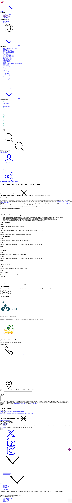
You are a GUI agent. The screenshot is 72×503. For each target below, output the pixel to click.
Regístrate (7, 162)
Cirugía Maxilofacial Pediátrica (8, 52)
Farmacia (4, 62)
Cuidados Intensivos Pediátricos (8, 55)
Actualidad (5, 485)
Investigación (5, 68)
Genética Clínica (6, 64)
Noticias (4, 22)
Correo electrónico (3, 198)
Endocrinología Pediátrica (7, 59)
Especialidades (5, 15)
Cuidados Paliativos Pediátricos (8, 56)
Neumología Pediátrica (7, 73)
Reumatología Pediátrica (7, 84)
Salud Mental (5, 85)
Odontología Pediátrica (7, 77)
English (4, 34)
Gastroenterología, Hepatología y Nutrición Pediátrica (12, 63)
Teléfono (2, 394)
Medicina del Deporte (6, 70)
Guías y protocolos (6, 21)
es (0, 32)
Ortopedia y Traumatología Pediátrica (9, 80)
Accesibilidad (5, 501)
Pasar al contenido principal (5, 0)
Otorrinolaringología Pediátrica (8, 81)
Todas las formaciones (7, 14)
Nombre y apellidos (3, 197)
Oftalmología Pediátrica (7, 78)
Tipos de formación (6, 16)
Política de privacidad (6, 499)
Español (4, 35)
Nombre (1, 390)
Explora (1, 11)
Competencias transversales (7, 54)
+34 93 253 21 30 (20, 354)
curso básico (44, 206)
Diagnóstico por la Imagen (7, 58)
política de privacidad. (5, 202)
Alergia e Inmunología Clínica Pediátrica (10, 48)
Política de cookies (6, 500)
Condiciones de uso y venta (7, 498)
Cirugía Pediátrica (6, 53)
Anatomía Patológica (6, 49)
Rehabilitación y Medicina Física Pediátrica (10, 83)
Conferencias (5, 471)
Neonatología (5, 72)
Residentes (5, 472)
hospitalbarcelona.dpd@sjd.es (62, 201)
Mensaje (1, 395)
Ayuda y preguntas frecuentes (14, 162)
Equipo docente (5, 17)
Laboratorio (5, 69)
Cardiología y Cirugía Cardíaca (8, 51)
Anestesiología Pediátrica (7, 50)
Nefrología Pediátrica (6, 71)
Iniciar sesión (2, 162)
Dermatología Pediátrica (7, 57)
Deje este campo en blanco (5, 405)
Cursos (4, 466)
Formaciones (5, 170)
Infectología (5, 67)
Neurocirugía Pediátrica (7, 74)
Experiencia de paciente (7, 61)
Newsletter (5, 487)
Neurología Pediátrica (6, 75)
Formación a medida (6, 131)
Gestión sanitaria (6, 65)
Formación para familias (7, 473)
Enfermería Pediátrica (6, 60)
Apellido (2, 391)
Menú (18, 45)
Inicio (4, 169)
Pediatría (4, 82)
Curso (1, 181)
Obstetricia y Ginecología (7, 76)
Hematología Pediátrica (7, 66)
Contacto (20, 162)
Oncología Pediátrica (6, 79)
